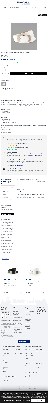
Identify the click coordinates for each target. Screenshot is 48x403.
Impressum (15, 311)
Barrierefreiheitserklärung (18, 321)
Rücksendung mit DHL (17, 327)
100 (3, 70)
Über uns (27, 317)
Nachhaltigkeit (16, 330)
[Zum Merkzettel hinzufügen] (46, 52)
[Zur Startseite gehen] (24, 3)
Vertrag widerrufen (24, 341)
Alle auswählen (38, 400)
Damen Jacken (7, 376)
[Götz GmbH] (42, 17)
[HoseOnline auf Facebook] (41, 311)
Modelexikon (28, 328)
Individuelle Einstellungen (9, 400)
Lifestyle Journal (28, 323)
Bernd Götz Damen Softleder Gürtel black (12, 282)
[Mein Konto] (35, 7)
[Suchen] (26, 7)
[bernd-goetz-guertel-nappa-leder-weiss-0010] (24, 36)
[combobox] (17, 7)
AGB (14, 310)
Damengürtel (6, 102)
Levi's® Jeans (39, 349)
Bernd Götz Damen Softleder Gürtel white (34, 282)
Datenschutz (15, 316)
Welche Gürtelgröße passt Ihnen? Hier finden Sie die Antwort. (14, 65)
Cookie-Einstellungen (17, 332)
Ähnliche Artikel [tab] (5, 258)
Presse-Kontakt (28, 314)
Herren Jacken (29, 372)
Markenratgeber (28, 322)
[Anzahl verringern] (2, 73)
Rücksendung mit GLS (17, 329)
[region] (24, 36)
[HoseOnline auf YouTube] (38, 314)
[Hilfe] (32, 7)
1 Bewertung (12, 59)
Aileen (21, 168)
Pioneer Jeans (28, 363)
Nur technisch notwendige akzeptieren (23, 400)
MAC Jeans (5, 349)
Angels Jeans (17, 349)
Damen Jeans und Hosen (9, 346)
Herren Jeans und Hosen (31, 346)
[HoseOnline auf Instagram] (38, 311)
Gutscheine (27, 316)
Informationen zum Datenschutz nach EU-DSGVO (17, 325)
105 (7, 70)
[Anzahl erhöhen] (8, 73)
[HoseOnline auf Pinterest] (45, 311)
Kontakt (26, 310)
